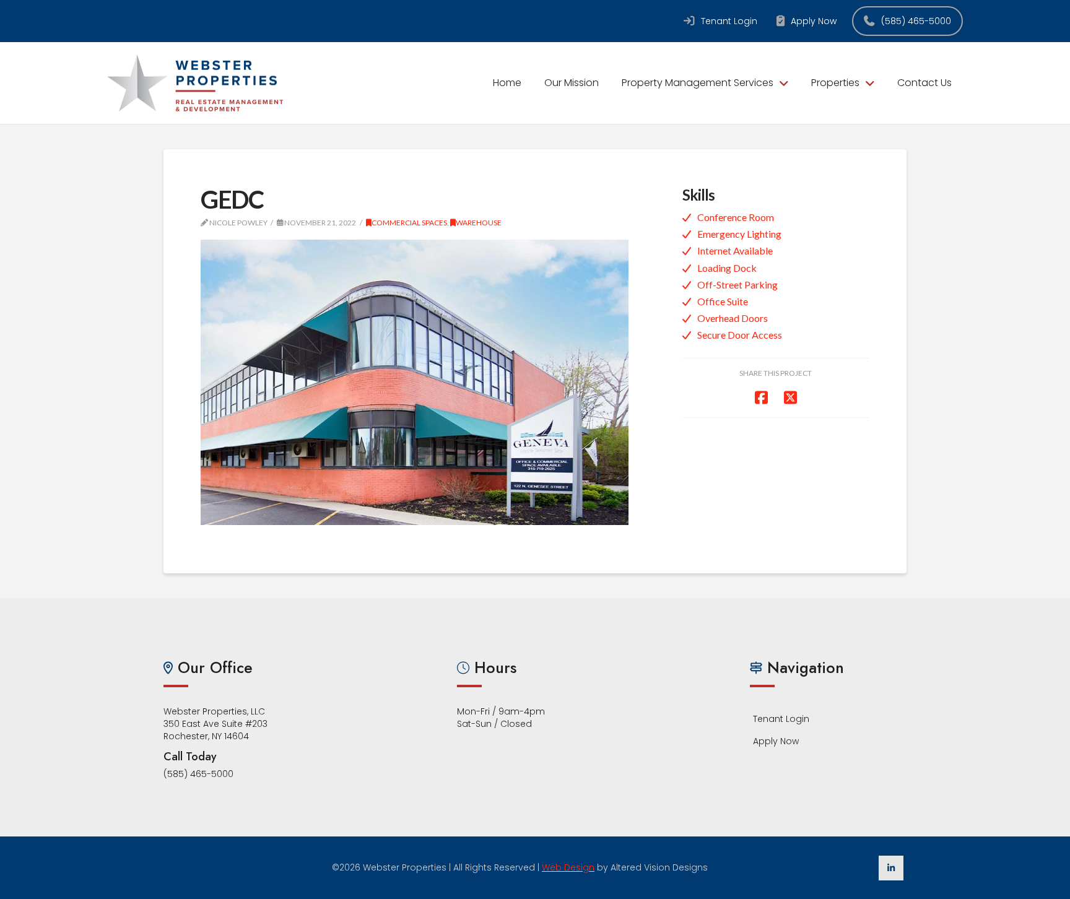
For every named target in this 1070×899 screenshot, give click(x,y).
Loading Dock (727, 268)
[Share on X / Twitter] (790, 397)
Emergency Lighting (739, 234)
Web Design (568, 867)
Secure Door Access (739, 335)
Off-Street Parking (737, 284)
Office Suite (722, 301)
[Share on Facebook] (761, 397)
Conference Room (735, 217)
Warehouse (479, 222)
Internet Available (735, 250)
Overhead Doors (732, 318)
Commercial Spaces (409, 222)
